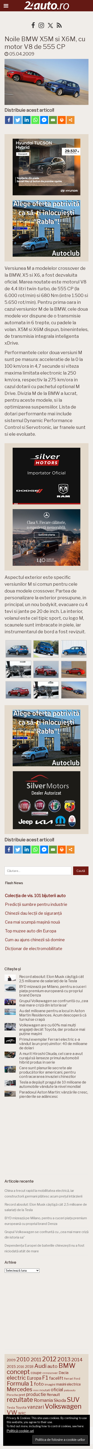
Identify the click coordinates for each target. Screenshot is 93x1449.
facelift (56, 1378)
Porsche (12, 1395)
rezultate (20, 1399)
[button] (18, 649)
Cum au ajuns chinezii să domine (35, 939)
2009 (11, 1360)
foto (39, 1384)
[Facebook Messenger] (44, 120)
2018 (29, 1366)
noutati (45, 1390)
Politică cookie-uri (20, 1431)
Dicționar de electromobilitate (33, 948)
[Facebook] (9, 120)
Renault (53, 1394)
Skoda (60, 1400)
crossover (50, 1373)
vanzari (35, 1407)
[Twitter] (18, 120)
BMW (67, 1365)
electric (16, 1377)
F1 (45, 1377)
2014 (77, 1359)
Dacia (63, 1372)
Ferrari (68, 1378)
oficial (57, 1389)
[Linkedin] (26, 120)
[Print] (62, 120)
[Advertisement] (46, 1137)
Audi (40, 1365)
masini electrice (68, 1384)
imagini (50, 1384)
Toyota (21, 1407)
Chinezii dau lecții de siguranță (33, 913)
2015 (11, 1366)
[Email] (53, 120)
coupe (36, 1372)
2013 (63, 1359)
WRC (22, 1413)
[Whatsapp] (35, 120)
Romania (43, 1400)
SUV (73, 1399)
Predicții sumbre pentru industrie (36, 904)
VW (12, 1412)
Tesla (11, 1407)
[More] (70, 120)
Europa (34, 1378)
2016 (20, 1367)
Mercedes (19, 1389)
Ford (77, 1378)
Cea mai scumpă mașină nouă (32, 922)
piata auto (69, 1390)
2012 (49, 1359)
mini (36, 1390)
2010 (23, 1359)
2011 (36, 1359)
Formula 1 (20, 1383)
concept (18, 1372)
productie (36, 1394)
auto (52, 1366)
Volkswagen (63, 1406)
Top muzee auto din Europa (30, 931)
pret (22, 1395)
